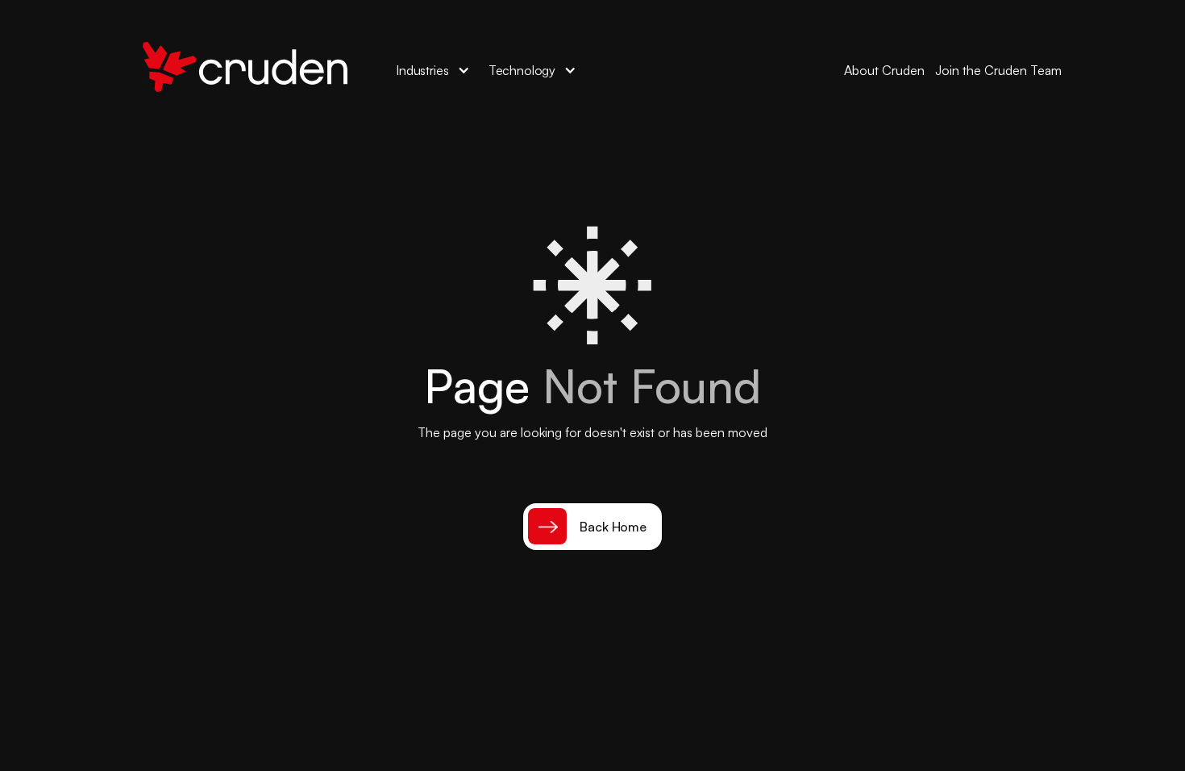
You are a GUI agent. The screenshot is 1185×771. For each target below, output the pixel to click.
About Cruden (884, 70)
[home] (245, 70)
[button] (433, 70)
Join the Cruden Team (998, 70)
